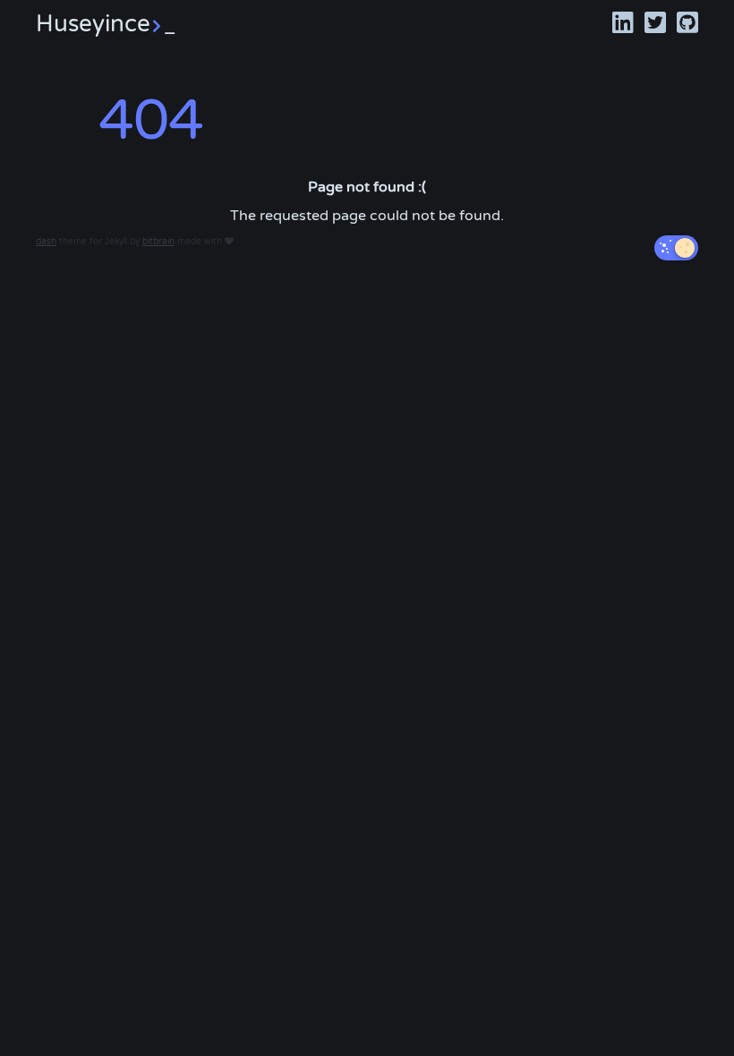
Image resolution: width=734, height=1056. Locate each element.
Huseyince (105, 24)
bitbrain (158, 241)
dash (46, 241)
